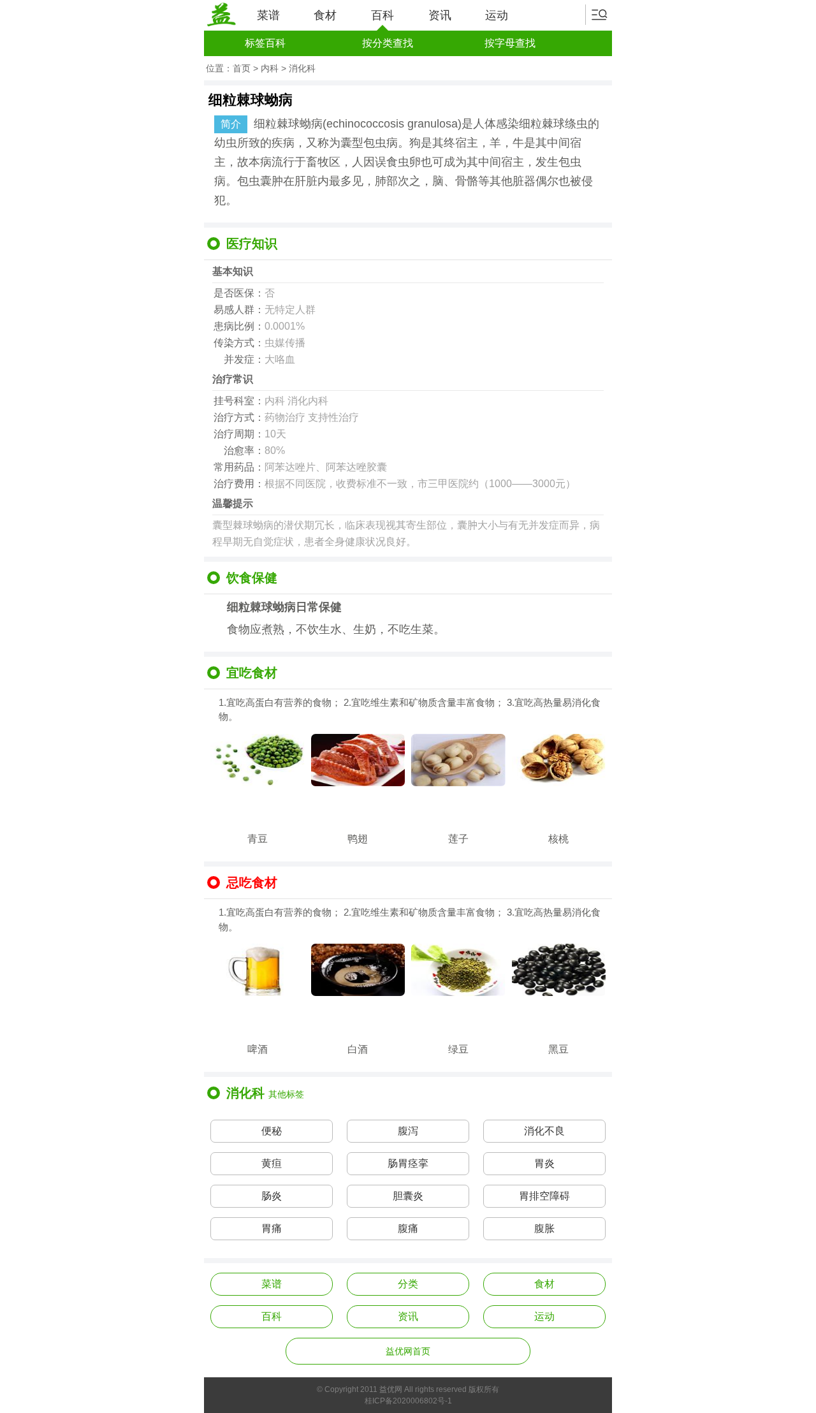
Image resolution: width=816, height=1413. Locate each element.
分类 (408, 1283)
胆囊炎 (408, 1195)
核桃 (558, 838)
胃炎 (544, 1163)
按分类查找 (387, 43)
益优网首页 (408, 1351)
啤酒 (257, 1049)
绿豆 (458, 1049)
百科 (382, 15)
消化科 (302, 68)
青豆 (257, 838)
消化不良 (544, 1130)
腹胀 (544, 1228)
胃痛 (271, 1228)
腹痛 (408, 1228)
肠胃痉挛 (408, 1163)
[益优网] (221, 15)
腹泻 (408, 1130)
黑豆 (558, 1049)
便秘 (271, 1130)
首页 (242, 68)
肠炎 (271, 1195)
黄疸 (271, 1163)
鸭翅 (357, 838)
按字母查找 (510, 43)
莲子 (458, 838)
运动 (496, 15)
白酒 (357, 1049)
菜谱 (268, 15)
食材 (325, 15)
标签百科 (265, 43)
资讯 (439, 15)
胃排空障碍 (544, 1195)
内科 (270, 68)
